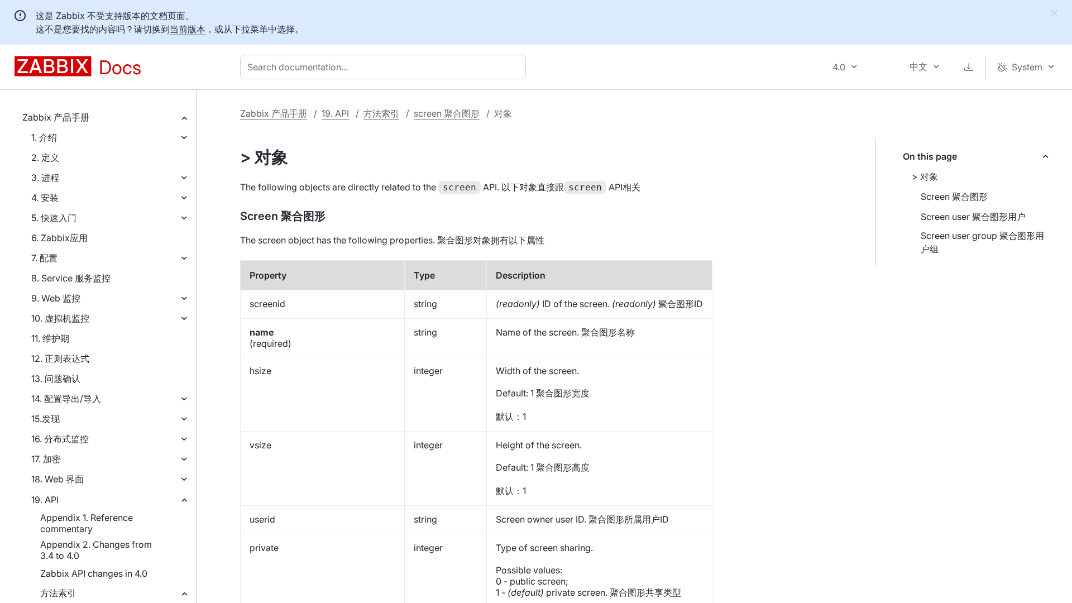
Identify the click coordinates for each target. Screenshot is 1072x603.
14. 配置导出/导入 (66, 398)
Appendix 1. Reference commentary (86, 523)
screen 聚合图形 (447, 113)
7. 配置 (44, 258)
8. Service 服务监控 (71, 278)
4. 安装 (45, 197)
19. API (45, 499)
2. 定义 (45, 157)
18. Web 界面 (57, 479)
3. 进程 (45, 177)
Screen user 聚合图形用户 (973, 216)
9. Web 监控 (55, 298)
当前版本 (187, 29)
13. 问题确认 (55, 378)
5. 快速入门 (53, 217)
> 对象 (925, 176)
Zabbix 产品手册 (55, 117)
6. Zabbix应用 (59, 237)
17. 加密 (46, 459)
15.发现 (45, 418)
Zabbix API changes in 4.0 (93, 573)
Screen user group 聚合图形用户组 (982, 242)
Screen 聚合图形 (954, 196)
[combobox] (385, 67)
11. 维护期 (50, 338)
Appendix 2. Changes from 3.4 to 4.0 (96, 550)
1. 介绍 (44, 137)
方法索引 (58, 593)
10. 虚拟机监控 (60, 318)
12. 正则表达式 (60, 358)
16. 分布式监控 (60, 438)
